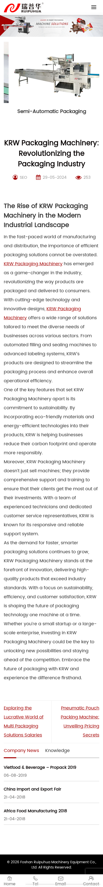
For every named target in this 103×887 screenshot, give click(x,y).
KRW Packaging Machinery (33, 264)
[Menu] (93, 7)
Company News (21, 750)
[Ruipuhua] (24, 7)
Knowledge (57, 750)
